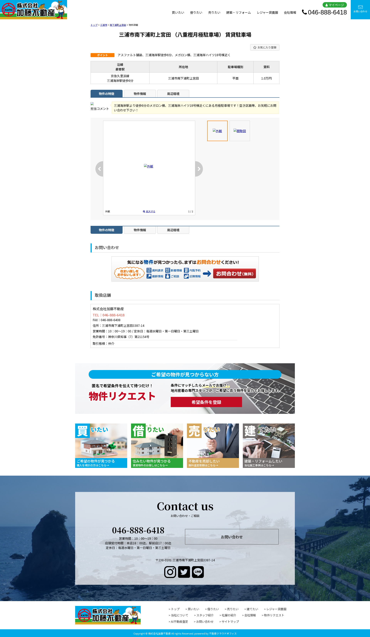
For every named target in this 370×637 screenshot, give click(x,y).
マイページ (336, 5)
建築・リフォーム (238, 12)
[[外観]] (148, 166)
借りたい (196, 12)
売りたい (214, 12)
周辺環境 (173, 93)
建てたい (252, 609)
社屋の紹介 (229, 615)
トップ (175, 609)
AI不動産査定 (179, 621)
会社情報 (290, 12)
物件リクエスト (274, 615)
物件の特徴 (106, 93)
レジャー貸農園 (267, 12)
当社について (179, 615)
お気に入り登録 (266, 47)
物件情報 (140, 93)
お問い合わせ (360, 11)
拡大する (150, 211)
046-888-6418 (327, 12)
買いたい (178, 12)
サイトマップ (230, 621)
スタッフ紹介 (205, 615)
